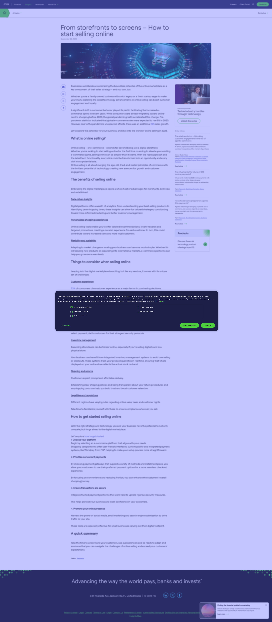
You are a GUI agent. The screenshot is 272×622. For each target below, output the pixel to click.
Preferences (66, 325)
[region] (136, 311)
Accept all (208, 325)
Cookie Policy (159, 301)
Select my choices (189, 325)
